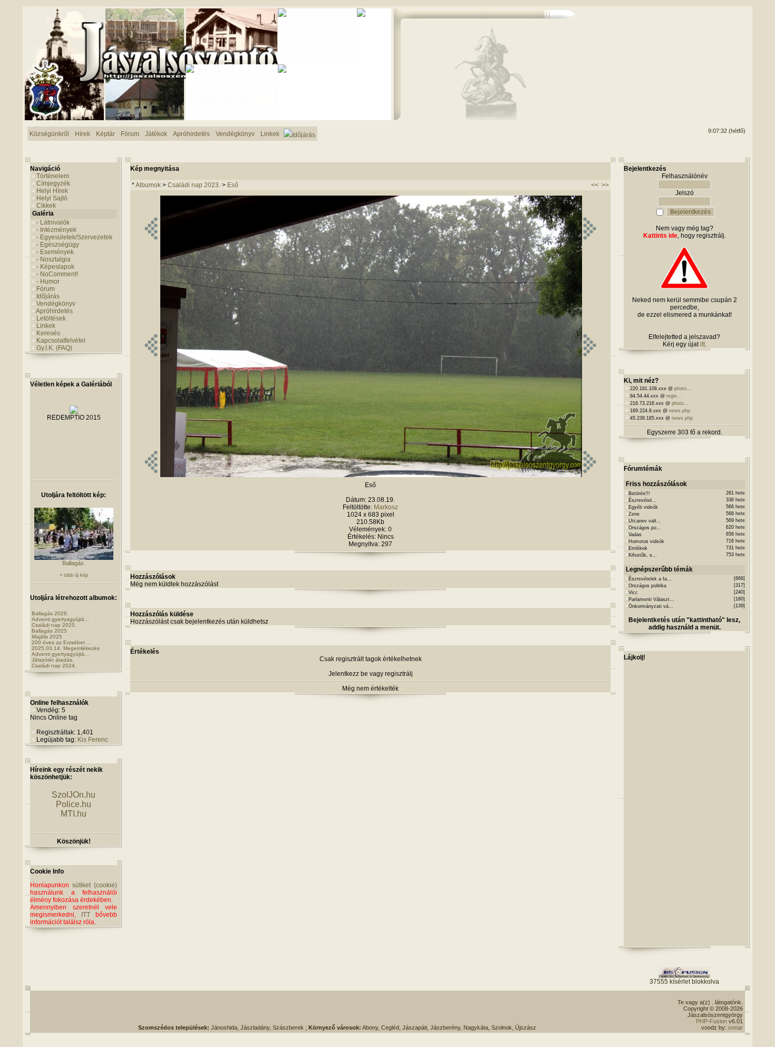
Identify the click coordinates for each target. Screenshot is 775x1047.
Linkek (45, 325)
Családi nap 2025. (54, 625)
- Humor (48, 281)
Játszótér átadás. (53, 660)
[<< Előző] (151, 475)
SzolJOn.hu (73, 794)
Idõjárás (48, 296)
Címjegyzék (53, 183)
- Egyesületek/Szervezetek (74, 237)
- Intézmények (56, 230)
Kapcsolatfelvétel (60, 340)
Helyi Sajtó (51, 198)
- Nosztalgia (53, 259)
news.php (679, 410)
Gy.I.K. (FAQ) (54, 348)
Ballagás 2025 (49, 631)
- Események (55, 252)
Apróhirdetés (54, 311)
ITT (85, 914)
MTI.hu (73, 813)
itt (702, 344)
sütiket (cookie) (94, 885)
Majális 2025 (47, 636)
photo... (682, 388)
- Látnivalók (53, 222)
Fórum (45, 289)
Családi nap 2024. (54, 665)
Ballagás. (73, 563)
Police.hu (73, 804)
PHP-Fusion (711, 1021)
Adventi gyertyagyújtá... (60, 619)
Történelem (52, 176)
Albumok (148, 185)
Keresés (48, 333)
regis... (674, 396)
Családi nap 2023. (194, 185)
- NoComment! (57, 274)
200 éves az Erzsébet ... (61, 642)
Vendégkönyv (55, 303)
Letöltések (51, 318)
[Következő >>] (589, 475)
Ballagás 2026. (50, 613)
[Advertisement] (702, 48)
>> (605, 185)
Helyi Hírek (52, 191)
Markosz (386, 507)
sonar (735, 1027)
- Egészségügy (57, 244)
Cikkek (46, 205)
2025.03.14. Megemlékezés (66, 648)
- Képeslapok (55, 266)
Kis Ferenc (93, 739)
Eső (232, 185)
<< (594, 185)
